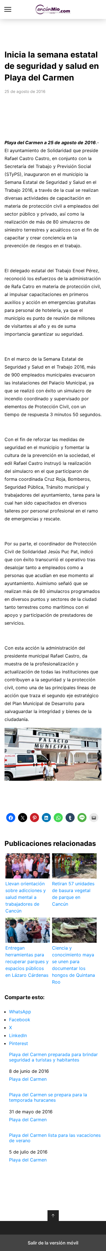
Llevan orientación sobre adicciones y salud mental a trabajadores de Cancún (25, 897)
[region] (53, 33)
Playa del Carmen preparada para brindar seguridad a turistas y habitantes (53, 1057)
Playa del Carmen (28, 1079)
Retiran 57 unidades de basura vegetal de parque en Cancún (73, 894)
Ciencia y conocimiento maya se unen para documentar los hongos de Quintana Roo (73, 965)
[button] (10, 817)
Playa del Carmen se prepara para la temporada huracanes (48, 1097)
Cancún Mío (53, 9)
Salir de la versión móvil (53, 1243)
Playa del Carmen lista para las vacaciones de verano (55, 1138)
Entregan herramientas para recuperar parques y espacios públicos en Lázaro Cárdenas (27, 961)
